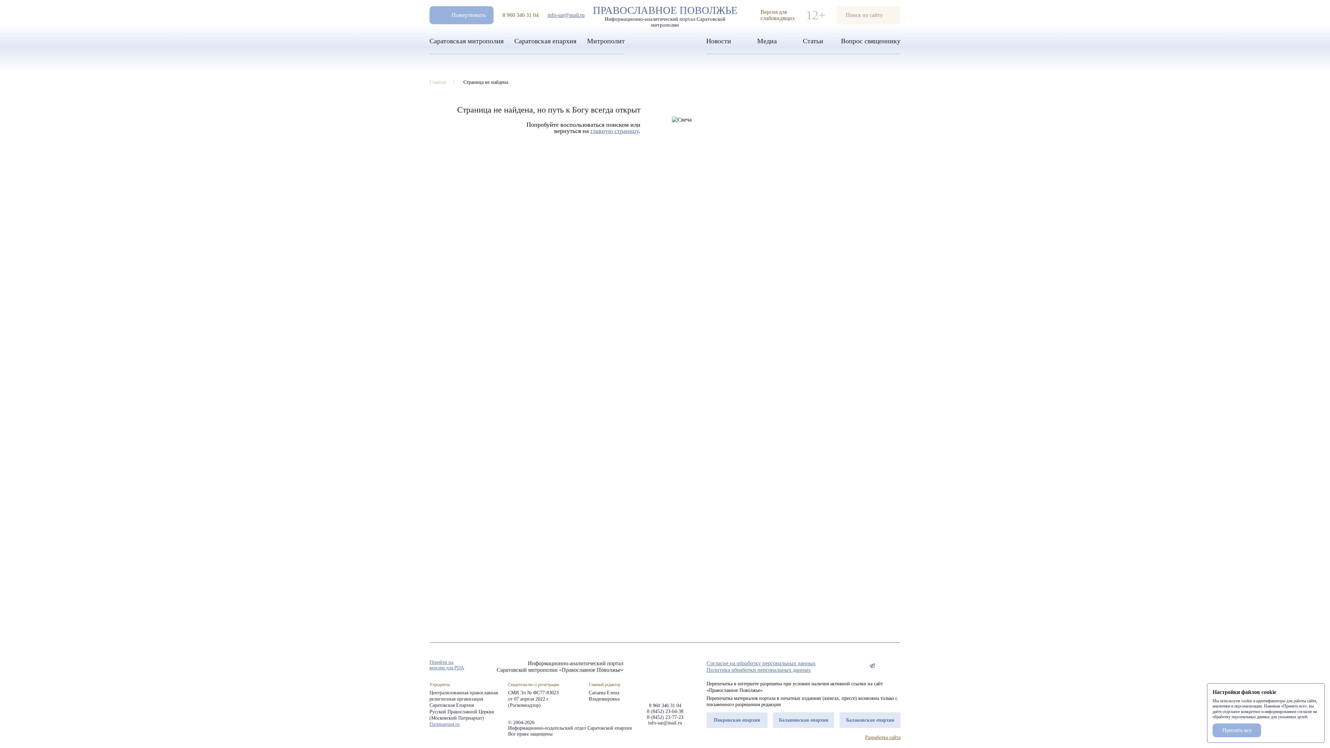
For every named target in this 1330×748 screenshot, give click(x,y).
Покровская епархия (737, 720)
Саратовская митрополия (466, 41)
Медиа (767, 41)
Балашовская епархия (803, 720)
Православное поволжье (665, 15)
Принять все (1237, 730)
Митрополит (606, 41)
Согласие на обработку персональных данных (761, 663)
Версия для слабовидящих (778, 15)
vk (884, 665)
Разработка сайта (883, 737)
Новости (718, 41)
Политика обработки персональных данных (759, 670)
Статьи (813, 41)
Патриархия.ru (444, 724)
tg (872, 665)
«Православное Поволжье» (665, 676)
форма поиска (868, 15)
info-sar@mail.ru (566, 15)
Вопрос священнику (871, 41)
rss (897, 665)
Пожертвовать (469, 15)
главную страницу (615, 130)
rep (859, 665)
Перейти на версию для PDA (446, 665)
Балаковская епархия (870, 720)
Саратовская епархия (545, 41)
